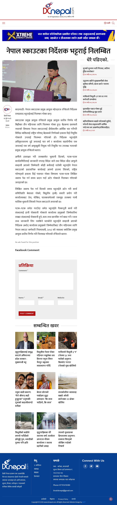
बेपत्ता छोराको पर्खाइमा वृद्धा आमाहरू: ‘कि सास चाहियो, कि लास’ (44, 397)
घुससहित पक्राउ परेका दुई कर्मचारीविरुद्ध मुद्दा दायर (92, 110)
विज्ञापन (52, 499)
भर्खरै (108, 23)
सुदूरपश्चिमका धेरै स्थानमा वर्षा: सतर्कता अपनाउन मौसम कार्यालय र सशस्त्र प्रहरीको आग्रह (46, 439)
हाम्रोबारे (43, 499)
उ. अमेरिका (37, 465)
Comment (23, 270)
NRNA (36, 469)
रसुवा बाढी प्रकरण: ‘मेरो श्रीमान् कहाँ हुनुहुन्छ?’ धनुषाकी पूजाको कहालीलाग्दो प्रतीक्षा (24, 399)
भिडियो (36, 472)
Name (22, 297)
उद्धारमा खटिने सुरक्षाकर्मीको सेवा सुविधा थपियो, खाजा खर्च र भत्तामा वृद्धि (96, 84)
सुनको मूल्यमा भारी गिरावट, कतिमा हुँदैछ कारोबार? (96, 70)
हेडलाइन (37, 476)
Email (41, 297)
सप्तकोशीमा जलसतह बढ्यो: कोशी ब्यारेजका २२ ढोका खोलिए (67, 397)
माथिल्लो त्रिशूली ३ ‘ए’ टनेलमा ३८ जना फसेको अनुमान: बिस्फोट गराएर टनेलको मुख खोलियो (67, 359)
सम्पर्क (74, 499)
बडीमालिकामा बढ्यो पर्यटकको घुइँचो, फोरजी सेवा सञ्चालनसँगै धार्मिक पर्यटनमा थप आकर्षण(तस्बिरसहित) (97, 124)
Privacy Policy (63, 499)
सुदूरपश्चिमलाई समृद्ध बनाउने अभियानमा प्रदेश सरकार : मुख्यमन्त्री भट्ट (24, 357)
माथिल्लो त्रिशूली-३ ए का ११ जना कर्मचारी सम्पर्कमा (95, 98)
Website (61, 297)
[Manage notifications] (111, 499)
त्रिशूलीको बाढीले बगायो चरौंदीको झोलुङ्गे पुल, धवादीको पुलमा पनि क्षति (24, 438)
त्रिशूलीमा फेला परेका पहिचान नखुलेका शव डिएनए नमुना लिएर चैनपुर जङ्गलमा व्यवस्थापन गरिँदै (46, 359)
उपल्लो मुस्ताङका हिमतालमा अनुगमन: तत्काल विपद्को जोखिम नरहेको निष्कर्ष (66, 439)
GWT (84, 502)
